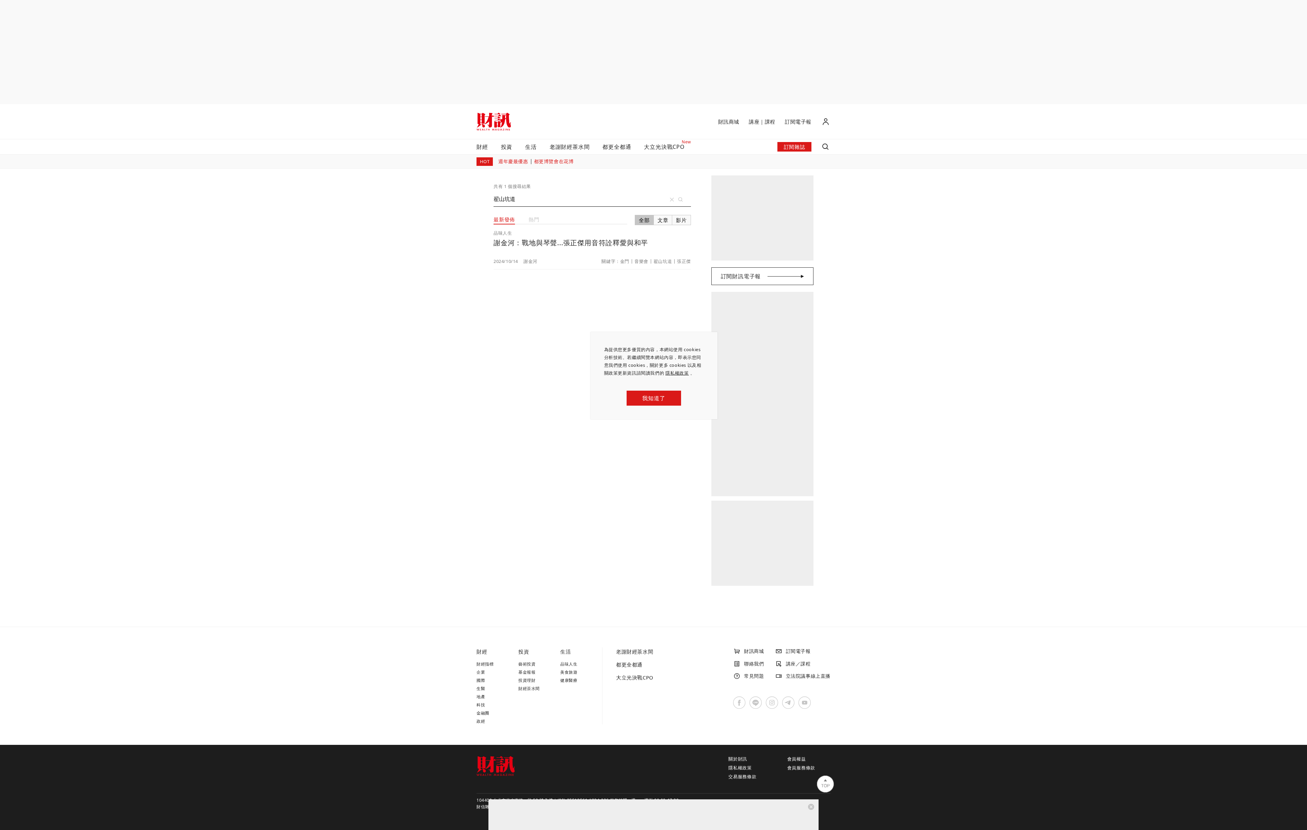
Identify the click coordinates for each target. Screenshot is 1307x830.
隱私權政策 (677, 373)
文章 (663, 220)
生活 (531, 147)
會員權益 (796, 759)
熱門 (534, 219)
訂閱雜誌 (794, 146)
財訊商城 (728, 121)
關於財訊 (737, 759)
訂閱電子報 (798, 121)
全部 (644, 220)
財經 (482, 147)
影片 (681, 220)
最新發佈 (504, 219)
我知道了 (653, 398)
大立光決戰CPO (635, 677)
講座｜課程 (762, 121)
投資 (507, 147)
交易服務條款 (742, 776)
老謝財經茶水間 (570, 147)
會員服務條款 (801, 768)
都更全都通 (616, 147)
